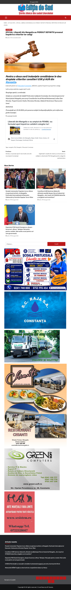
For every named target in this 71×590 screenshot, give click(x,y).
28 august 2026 (47, 200)
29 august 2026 (15, 200)
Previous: (19, 154)
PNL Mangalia (17, 147)
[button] (6, 17)
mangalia (10, 147)
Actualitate (9, 30)
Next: (50, 155)
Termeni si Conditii (9, 580)
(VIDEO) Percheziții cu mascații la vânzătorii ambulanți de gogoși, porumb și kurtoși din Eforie (32, 564)
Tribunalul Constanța (24, 86)
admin (8, 37)
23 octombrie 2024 (16, 37)
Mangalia (11, 82)
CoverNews (41, 587)
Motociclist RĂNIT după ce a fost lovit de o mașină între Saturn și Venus (26, 567)
